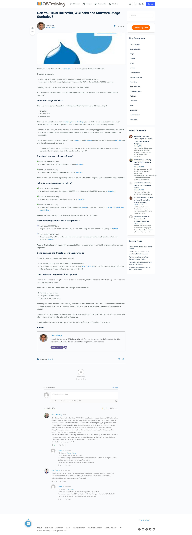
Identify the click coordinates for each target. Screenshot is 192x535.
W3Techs (88, 140)
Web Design (134, 110)
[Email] (65, 347)
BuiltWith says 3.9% (88, 266)
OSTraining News (135, 91)
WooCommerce (135, 115)
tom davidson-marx (140, 197)
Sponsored (133, 101)
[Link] (75, 401)
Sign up (150, 4)
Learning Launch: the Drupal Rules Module (142, 162)
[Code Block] (72, 401)
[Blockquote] (69, 401)
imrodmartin (138, 160)
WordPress (133, 119)
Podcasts (133, 96)
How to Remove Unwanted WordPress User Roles (141, 218)
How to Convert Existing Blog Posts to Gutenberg (143, 200)
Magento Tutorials (136, 77)
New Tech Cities (135, 86)
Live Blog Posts (135, 72)
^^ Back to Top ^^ (144, 520)
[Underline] (58, 401)
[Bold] (52, 401)
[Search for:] (141, 15)
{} (77, 400)
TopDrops (80, 122)
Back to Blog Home (141, 28)
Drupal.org (78, 140)
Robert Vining (71, 453)
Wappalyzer (68, 122)
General (50, 359)
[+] (80, 400)
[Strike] (61, 401)
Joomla (132, 68)
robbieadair (138, 136)
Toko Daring (138, 216)
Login (116, 387)
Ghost (132, 63)
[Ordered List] (63, 401)
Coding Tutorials (135, 49)
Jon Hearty (70, 489)
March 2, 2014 (50, 27)
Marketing (133, 82)
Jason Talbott (138, 183)
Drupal (132, 54)
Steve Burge (50, 25)
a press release (65, 69)
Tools (132, 105)
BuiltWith (118, 140)
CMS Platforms (135, 44)
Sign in (141, 4)
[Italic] (55, 401)
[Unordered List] (66, 401)
